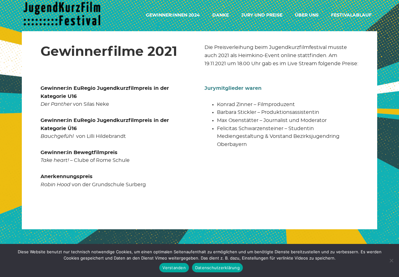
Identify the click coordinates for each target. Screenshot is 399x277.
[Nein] (391, 260)
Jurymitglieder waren (233, 88)
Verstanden (174, 267)
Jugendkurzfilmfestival (62, 15)
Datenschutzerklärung (217, 267)
